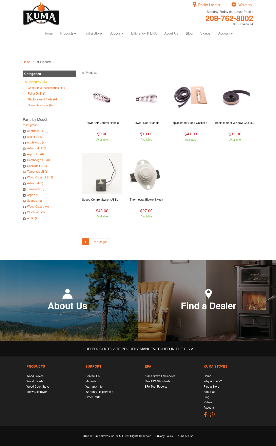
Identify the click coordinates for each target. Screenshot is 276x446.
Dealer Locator (209, 4)
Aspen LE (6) (35, 154)
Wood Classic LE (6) (40, 177)
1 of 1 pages (99, 242)
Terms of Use (184, 436)
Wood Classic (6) (38, 206)
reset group (30, 125)
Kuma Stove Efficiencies (160, 376)
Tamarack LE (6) (37, 171)
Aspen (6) (33, 195)
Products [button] (67, 33)
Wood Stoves (34, 376)
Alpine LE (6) (35, 137)
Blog (189, 33)
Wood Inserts (34, 381)
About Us (171, 33)
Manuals (90, 381)
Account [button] (224, 33)
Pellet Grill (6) (36, 93)
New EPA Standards (157, 381)
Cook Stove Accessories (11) (46, 88)
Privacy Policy (164, 436)
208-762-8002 (229, 17)
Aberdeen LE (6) (37, 131)
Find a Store (92, 33)
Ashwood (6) (35, 183)
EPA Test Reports (156, 386)
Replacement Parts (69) (43, 99)
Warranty (245, 4)
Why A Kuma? (213, 381)
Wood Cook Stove (38, 386)
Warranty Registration (99, 392)
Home (48, 33)
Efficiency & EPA (144, 33)
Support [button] (115, 33)
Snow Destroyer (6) (40, 105)
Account (209, 407)
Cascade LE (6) (37, 166)
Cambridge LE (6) (38, 160)
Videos (205, 33)
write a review (102, 147)
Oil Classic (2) (36, 212)
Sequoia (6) (34, 200)
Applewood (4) (36, 142)
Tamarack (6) (35, 189)
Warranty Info (94, 386)
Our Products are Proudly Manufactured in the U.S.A (138, 348)
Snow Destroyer (36, 392)
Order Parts (92, 397)
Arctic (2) (33, 218)
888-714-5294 (243, 24)
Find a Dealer (208, 305)
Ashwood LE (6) (37, 148)
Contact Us (92, 376)
